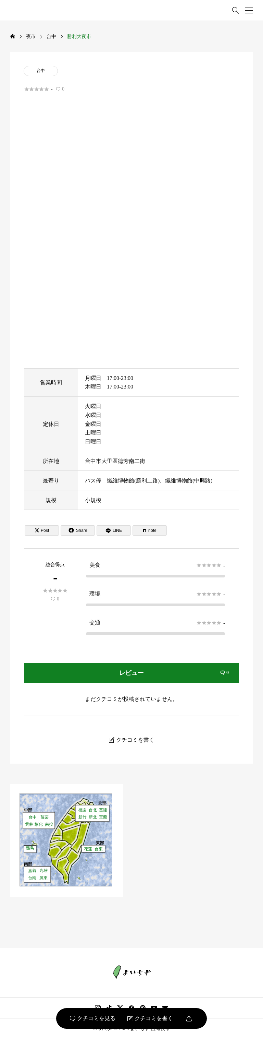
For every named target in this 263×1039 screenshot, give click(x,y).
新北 (93, 817)
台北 (93, 810)
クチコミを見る (92, 1018)
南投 (49, 824)
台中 (41, 70)
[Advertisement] (131, 176)
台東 (99, 849)
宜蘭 (103, 817)
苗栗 (44, 817)
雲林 (29, 824)
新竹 (82, 817)
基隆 (103, 810)
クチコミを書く (150, 1018)
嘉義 (32, 870)
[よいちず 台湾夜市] (131, 972)
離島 (30, 848)
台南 (32, 877)
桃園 (82, 810)
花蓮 (88, 849)
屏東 (43, 877)
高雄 (43, 870)
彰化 (39, 824)
